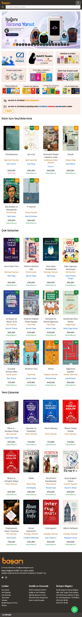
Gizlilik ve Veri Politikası (37, 592)
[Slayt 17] (62, 44)
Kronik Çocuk (31, 272)
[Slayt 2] (17, 44)
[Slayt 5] (26, 44)
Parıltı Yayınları (31, 434)
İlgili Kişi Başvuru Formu (37, 595)
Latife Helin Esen (11, 438)
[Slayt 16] (59, 44)
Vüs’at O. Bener (70, 488)
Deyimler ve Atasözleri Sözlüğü (31, 431)
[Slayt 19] (68, 44)
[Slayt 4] (23, 44)
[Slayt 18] (65, 44)
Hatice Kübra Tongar (70, 277)
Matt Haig (11, 276)
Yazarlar (4, 600)
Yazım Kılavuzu (50, 428)
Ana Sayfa (5, 590)
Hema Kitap (31, 484)
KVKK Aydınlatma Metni (37, 590)
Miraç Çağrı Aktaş (71, 328)
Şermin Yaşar (31, 276)
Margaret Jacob (70, 538)
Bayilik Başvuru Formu (10, 603)
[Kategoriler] (3, 7)
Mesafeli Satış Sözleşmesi (38, 598)
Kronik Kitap (11, 212)
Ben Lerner (11, 164)
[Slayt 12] (47, 44)
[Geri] (4, 30)
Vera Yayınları (11, 434)
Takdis (31, 478)
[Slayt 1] (14, 44)
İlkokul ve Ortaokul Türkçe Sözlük (11, 481)
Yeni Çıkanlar (6, 592)
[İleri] (75, 30)
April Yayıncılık (31, 160)
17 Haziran (31, 207)
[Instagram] (6, 577)
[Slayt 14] (53, 44)
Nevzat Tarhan (11, 328)
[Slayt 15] (56, 44)
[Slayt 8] (35, 44)
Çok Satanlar (6, 595)
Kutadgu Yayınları (31, 534)
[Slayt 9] (38, 44)
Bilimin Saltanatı (70, 528)
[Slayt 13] (50, 44)
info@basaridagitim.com (24, 568)
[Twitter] (3, 577)
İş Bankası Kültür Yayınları (51, 161)
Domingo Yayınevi (11, 272)
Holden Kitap (70, 160)
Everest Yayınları (70, 484)
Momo (51, 369)
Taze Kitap (31, 325)
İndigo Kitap (70, 325)
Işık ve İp (31, 154)
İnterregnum (50, 528)
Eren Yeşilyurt (50, 538)
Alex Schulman (31, 216)
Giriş (78, 3)
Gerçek (70, 154)
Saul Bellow (70, 164)
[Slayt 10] (41, 44)
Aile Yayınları (70, 272)
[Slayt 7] (32, 44)
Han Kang (31, 164)
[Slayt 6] (29, 44)
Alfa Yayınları (11, 534)
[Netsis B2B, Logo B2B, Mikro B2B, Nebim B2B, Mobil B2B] (41, 614)
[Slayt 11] (44, 44)
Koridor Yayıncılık (70, 375)
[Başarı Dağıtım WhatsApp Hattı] (74, 609)
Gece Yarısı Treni (11, 266)
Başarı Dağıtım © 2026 (10, 571)
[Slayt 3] (20, 44)
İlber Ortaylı (11, 378)
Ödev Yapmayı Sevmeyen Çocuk (70, 269)
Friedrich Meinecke (31, 538)
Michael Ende (51, 378)
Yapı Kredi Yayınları (11, 160)
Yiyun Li (51, 166)
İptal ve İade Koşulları (36, 600)
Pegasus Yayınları (51, 375)
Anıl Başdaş (31, 488)
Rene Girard (11, 538)
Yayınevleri (5, 598)
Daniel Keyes (70, 378)
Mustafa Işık (51, 488)
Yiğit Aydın (11, 216)
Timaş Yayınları (31, 212)
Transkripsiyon (11, 154)
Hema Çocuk (51, 484)
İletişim (4, 605)
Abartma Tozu (31, 369)
